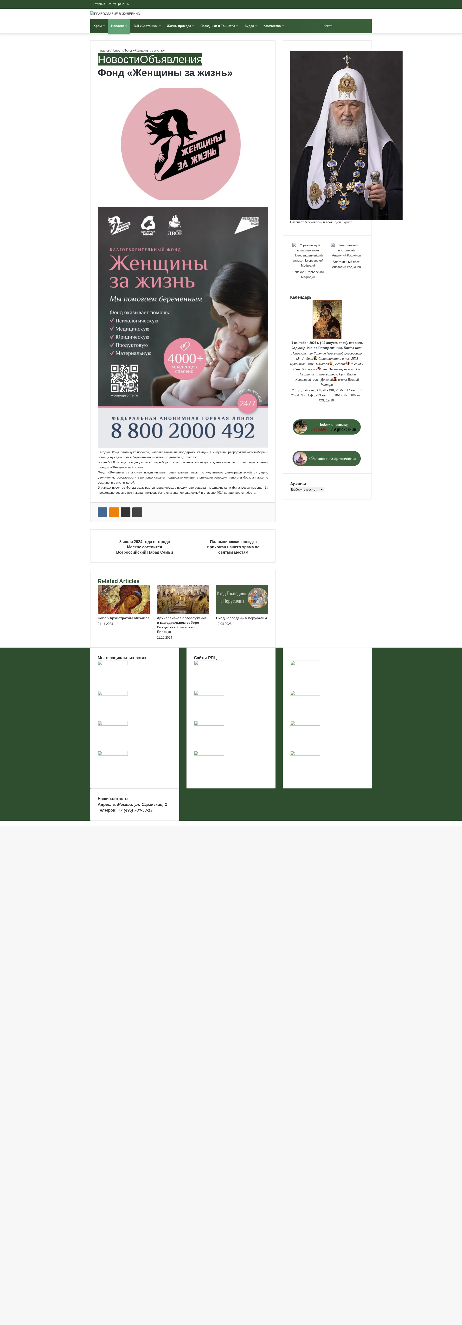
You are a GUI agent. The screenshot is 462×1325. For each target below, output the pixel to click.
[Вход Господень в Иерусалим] (242, 613)
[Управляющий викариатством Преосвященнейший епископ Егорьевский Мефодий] (308, 255)
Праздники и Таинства (217, 26)
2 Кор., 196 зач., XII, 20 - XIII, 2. (315, 390)
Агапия (340, 364)
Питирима (309, 369)
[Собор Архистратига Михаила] (124, 613)
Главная (104, 50)
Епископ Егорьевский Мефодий (308, 274)
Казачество (272, 26)
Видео (249, 26)
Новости (117, 26)
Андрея (307, 359)
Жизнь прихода (179, 26)
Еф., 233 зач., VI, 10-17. (325, 395)
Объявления (171, 59)
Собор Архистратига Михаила (123, 618)
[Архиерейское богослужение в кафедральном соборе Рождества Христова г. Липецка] (183, 613)
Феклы (358, 364)
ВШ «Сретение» (146, 26)
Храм (98, 26)
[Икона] (327, 338)
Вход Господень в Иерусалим (241, 618)
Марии (351, 374)
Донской (327, 379)
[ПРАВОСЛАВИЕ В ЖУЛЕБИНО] (115, 13)
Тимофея (322, 364)
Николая (304, 374)
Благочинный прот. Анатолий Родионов (346, 264)
